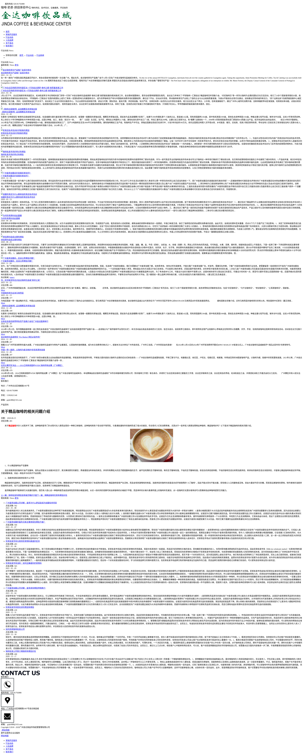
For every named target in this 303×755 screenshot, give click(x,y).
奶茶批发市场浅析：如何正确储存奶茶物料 (24, 563)
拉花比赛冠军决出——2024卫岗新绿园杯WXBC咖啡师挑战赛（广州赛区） (32, 365)
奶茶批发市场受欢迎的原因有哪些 (20, 607)
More (3, 290)
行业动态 (30, 55)
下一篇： (52, 495)
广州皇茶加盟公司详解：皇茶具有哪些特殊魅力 (25, 588)
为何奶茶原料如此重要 (10, 218)
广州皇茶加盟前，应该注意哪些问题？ (17, 261)
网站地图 (5, 730)
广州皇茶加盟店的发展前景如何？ (15, 176)
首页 (7, 32)
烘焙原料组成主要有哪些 (11, 240)
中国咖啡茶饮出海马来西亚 (12, 293)
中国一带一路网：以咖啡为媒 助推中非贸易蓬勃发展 (23, 350)
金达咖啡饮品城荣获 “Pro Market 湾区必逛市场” (20, 337)
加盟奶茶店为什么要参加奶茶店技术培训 (18, 197)
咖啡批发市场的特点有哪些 (12, 155)
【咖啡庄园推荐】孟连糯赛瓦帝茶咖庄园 (18, 112)
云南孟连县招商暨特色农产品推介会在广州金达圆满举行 (24, 321)
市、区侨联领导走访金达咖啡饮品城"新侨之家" (20, 280)
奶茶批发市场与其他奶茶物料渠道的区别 (23, 541)
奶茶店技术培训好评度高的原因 (14, 133)
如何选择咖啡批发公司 (15, 629)
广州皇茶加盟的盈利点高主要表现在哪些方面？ (25, 522)
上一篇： (19, 495)
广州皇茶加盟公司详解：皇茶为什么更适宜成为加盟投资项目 (31, 503)
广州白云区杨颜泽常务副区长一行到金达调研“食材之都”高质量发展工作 (31, 91)
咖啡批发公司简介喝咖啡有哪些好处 (21, 651)
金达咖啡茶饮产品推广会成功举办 (15, 73)
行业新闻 (40, 55)
